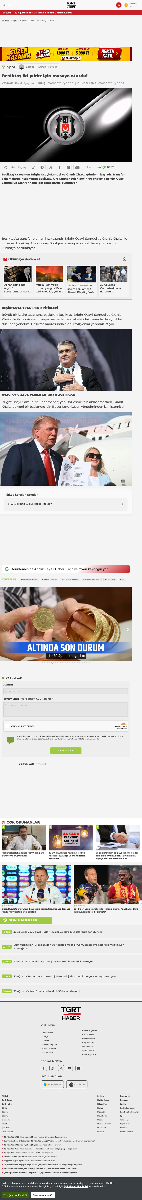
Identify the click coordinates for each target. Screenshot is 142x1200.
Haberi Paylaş (17, 167)
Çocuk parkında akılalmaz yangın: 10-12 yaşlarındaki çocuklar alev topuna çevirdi (40, 1173)
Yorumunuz (28, 698)
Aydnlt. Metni (88, 1050)
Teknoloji (124, 1120)
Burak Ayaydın (47, 66)
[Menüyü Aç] (9, 5)
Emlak (4, 1124)
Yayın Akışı (125, 1124)
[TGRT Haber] (71, 5)
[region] (71, 1188)
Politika (100, 1132)
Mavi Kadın (102, 1116)
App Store (79, 1084)
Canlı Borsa (7, 1100)
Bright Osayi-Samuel (80, 239)
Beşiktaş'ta (10, 239)
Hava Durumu (8, 1132)
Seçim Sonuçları (127, 1108)
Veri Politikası (88, 1046)
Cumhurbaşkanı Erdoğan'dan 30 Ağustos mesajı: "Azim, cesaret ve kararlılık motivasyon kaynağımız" (69, 946)
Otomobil (101, 1128)
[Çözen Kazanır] (66, 54)
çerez (59, 1183)
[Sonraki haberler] (124, 259)
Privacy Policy (88, 1038)
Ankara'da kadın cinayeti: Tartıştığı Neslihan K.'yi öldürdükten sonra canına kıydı (40, 1169)
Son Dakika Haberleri (129, 1112)
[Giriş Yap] (119, 5)
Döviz (4, 1108)
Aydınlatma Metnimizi (76, 1186)
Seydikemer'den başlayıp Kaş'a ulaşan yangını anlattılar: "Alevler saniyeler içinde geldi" (43, 1165)
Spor (15, 20)
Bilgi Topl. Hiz (88, 1042)
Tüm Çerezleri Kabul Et (15, 1195)
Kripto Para (102, 1104)
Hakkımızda (47, 1033)
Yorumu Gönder (65, 750)
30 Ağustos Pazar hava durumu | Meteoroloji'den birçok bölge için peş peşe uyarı (65, 976)
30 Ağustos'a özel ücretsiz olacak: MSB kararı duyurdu (43, 12)
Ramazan (124, 1100)
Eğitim (5, 1116)
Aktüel (5, 1096)
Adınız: (8, 684)
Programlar (125, 1096)
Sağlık (123, 1104)
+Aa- (88, 167)
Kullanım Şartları (89, 1031)
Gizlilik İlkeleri (88, 1035)
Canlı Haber (7, 1104)
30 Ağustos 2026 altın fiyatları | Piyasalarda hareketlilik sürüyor (53, 961)
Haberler (6, 20)
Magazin (101, 1112)
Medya (100, 1120)
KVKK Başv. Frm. (89, 1054)
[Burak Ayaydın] (21, 67)
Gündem (6, 1128)
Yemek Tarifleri (127, 1132)
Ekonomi (6, 1120)
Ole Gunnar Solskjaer (47, 243)
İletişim (45, 1041)
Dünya (5, 1112)
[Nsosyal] (68, 167)
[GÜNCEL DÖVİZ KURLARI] (66, 624)
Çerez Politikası (49, 1048)
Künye (45, 1037)
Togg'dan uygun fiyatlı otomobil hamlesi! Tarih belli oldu (29, 1161)
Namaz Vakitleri (104, 1124)
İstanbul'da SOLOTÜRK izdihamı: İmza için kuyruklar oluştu (30, 1157)
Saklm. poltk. (48, 1052)
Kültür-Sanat (103, 1100)
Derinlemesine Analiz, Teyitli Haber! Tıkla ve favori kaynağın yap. (60, 569)
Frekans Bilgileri (49, 1045)
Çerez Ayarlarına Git (43, 1195)
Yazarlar (123, 1128)
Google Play (54, 1084)
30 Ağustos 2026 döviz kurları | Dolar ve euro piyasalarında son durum (58, 931)
